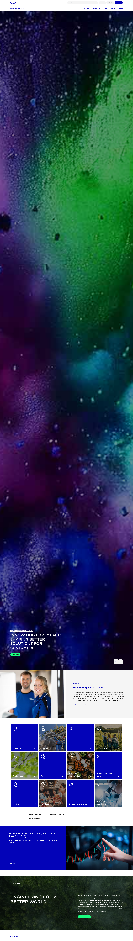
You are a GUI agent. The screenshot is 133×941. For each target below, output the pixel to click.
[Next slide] (120, 661)
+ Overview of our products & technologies (46, 814)
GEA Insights (15, 936)
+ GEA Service (34, 819)
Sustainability (16, 883)
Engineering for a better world (21, 631)
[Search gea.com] (69, 3)
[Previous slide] (116, 661)
